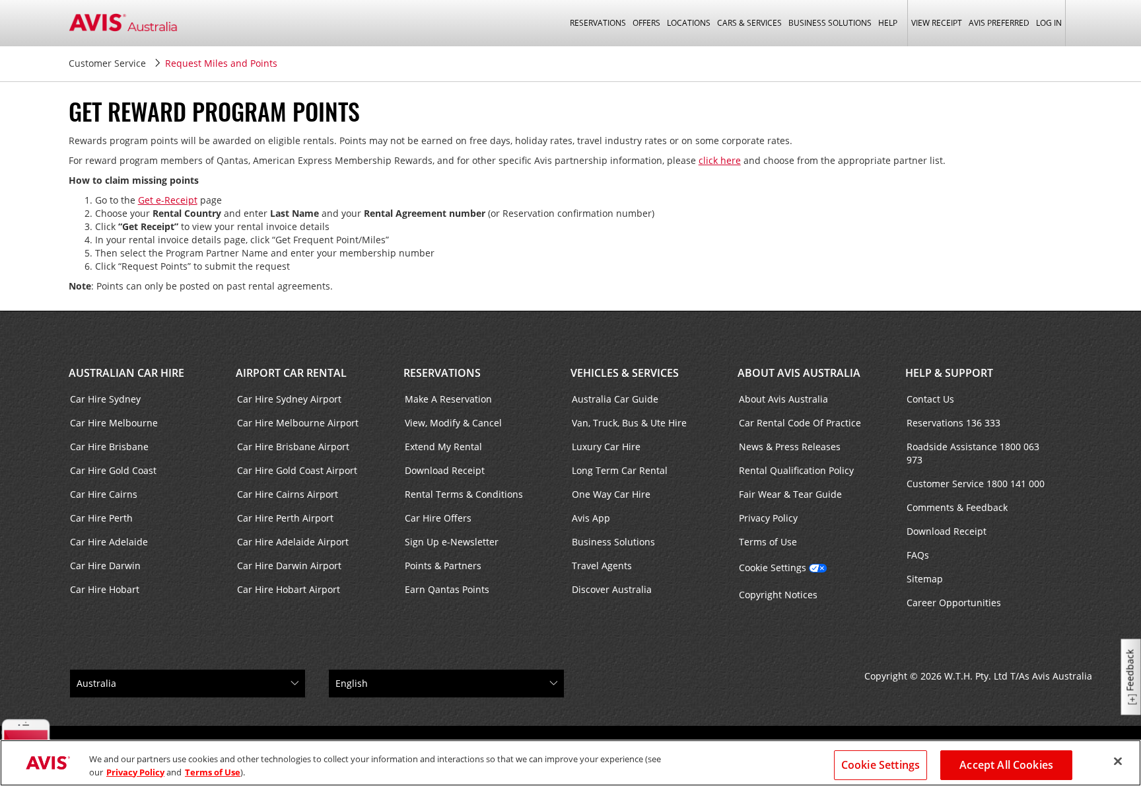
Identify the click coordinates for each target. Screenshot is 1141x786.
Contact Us (930, 399)
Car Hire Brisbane (109, 446)
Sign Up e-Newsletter (452, 541)
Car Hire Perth (101, 518)
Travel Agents (602, 565)
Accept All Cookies (1006, 765)
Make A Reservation (448, 399)
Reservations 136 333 (953, 422)
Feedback (1130, 670)
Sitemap (925, 578)
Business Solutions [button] (830, 22)
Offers (646, 22)
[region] (570, 763)
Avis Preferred (999, 22)
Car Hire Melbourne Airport (298, 422)
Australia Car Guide (615, 399)
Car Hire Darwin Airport (289, 565)
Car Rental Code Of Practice (800, 422)
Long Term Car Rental (620, 470)
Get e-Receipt (167, 200)
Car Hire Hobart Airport (288, 589)
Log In (1049, 22)
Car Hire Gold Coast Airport (297, 470)
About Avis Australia (799, 373)
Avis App (591, 518)
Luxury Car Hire (606, 446)
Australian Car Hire (126, 373)
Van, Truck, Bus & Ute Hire (629, 422)
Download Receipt (445, 470)
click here (720, 160)
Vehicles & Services (624, 373)
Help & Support (949, 373)
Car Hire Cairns (103, 494)
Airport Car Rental (291, 373)
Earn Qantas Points (447, 589)
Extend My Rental (443, 446)
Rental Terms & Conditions (464, 494)
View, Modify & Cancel (453, 422)
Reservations (442, 373)
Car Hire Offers (438, 518)
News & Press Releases (790, 446)
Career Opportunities (954, 602)
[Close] (1117, 761)
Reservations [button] (598, 22)
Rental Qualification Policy (796, 470)
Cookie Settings (772, 567)
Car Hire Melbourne (114, 422)
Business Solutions (613, 541)
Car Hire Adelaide (109, 541)
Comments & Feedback (957, 507)
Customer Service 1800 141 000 (976, 483)
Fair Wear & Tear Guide (790, 494)
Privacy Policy (768, 518)
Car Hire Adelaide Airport (293, 541)
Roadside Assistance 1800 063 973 (973, 453)
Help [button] (887, 22)
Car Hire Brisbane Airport (293, 446)
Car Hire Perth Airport (285, 518)
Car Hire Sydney (105, 399)
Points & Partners (443, 565)
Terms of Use (768, 541)
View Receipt (936, 22)
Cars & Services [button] (749, 22)
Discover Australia (612, 589)
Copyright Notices (778, 594)
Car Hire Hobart (104, 589)
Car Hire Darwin (105, 565)
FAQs (918, 555)
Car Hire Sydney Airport (289, 399)
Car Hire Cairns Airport (287, 494)
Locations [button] (688, 22)
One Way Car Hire (611, 494)
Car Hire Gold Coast (113, 470)
